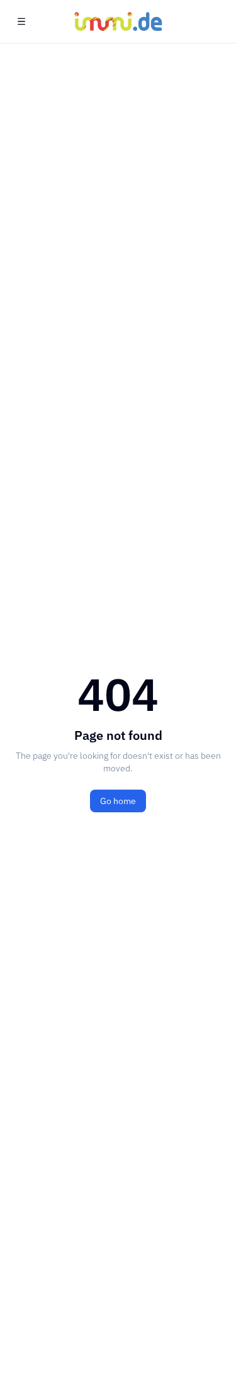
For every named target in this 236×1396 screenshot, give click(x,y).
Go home (118, 801)
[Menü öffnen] (21, 21)
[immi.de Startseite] (118, 21)
